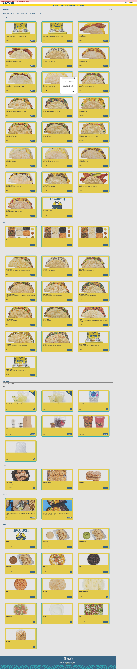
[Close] (135, 1)
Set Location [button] (82, 5)
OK (73, 91)
